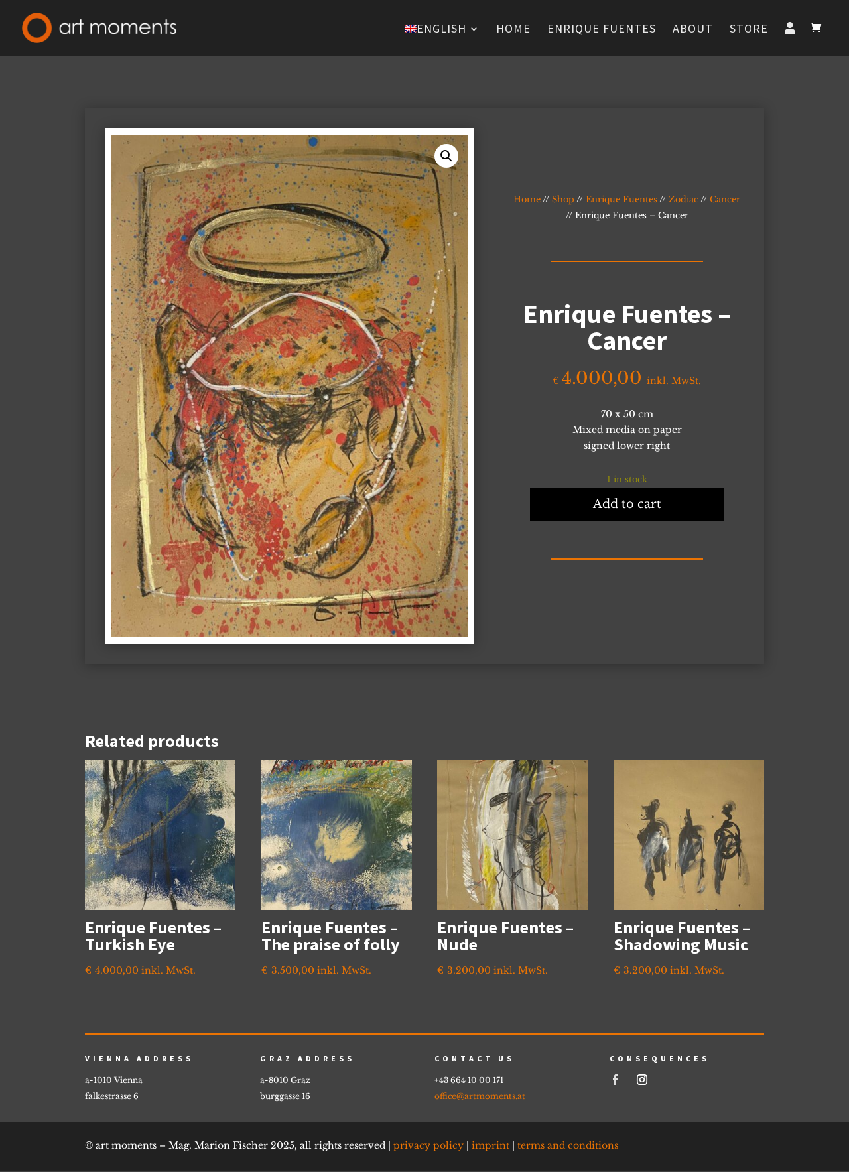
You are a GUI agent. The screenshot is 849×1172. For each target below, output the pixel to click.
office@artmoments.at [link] (479, 1096)
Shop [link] (563, 199)
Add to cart (627, 504)
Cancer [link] (725, 199)
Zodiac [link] (683, 199)
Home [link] (527, 199)
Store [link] (749, 30)
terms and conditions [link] (567, 1145)
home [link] (513, 30)
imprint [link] (490, 1145)
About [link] (693, 30)
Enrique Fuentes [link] (601, 30)
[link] (99, 27)
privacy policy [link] (428, 1145)
